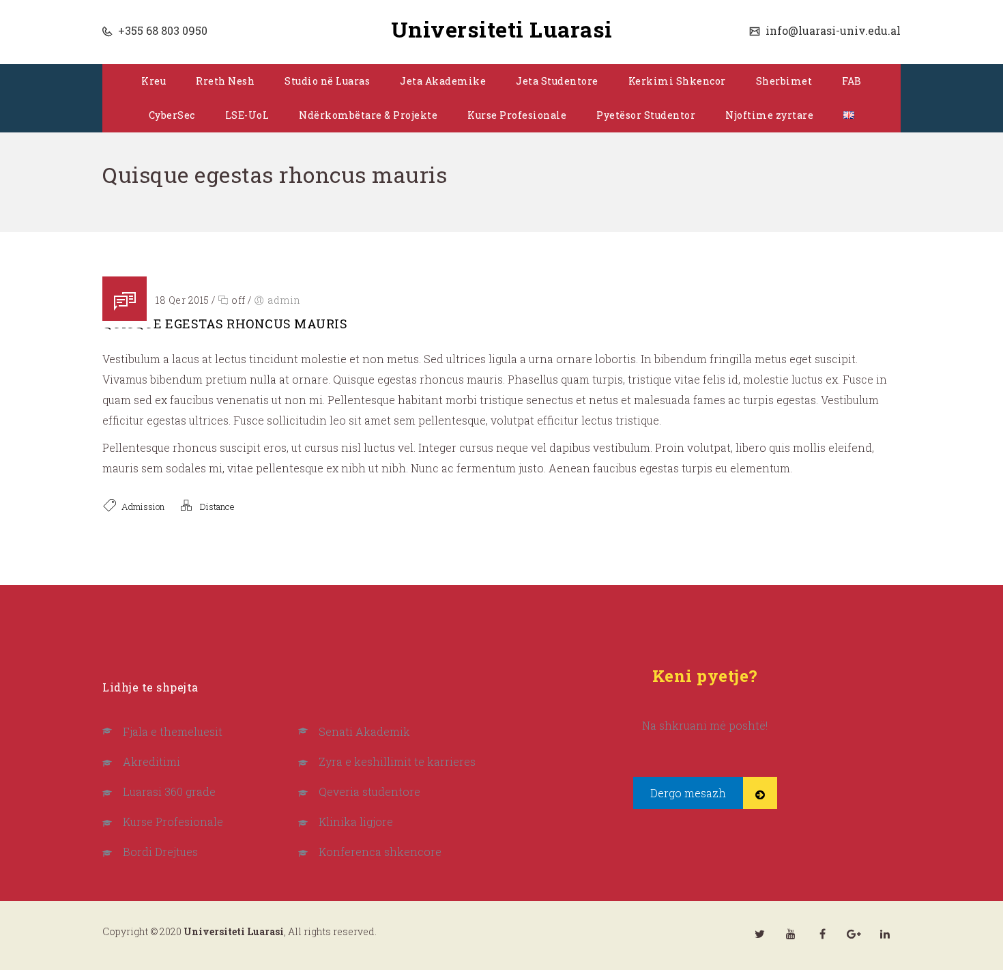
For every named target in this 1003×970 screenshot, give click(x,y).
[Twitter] (759, 934)
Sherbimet (784, 80)
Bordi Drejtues (160, 851)
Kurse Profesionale (516, 115)
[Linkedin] (885, 934)
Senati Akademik (364, 731)
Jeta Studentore (557, 80)
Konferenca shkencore (380, 851)
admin (284, 300)
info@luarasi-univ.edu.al (832, 30)
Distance (217, 506)
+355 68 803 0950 (161, 30)
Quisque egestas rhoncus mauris (224, 323)
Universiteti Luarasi (502, 29)
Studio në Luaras (327, 80)
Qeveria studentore (369, 791)
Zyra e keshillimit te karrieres (397, 761)
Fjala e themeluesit (172, 731)
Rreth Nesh (225, 80)
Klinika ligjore (356, 821)
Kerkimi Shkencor (677, 80)
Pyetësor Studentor (645, 115)
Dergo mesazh (688, 793)
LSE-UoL (247, 115)
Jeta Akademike (443, 80)
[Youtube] (791, 934)
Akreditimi (151, 761)
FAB (852, 80)
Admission (142, 506)
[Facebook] (822, 934)
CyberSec (172, 115)
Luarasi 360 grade (169, 791)
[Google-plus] (853, 934)
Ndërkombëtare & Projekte (368, 115)
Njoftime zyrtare (769, 115)
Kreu (153, 80)
